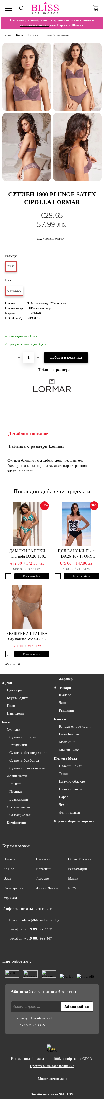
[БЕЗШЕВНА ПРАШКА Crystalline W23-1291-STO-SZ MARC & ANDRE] (27, 607)
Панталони (15, 713)
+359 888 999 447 (38, 938)
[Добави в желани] (92, 334)
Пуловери (14, 690)
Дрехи (7, 683)
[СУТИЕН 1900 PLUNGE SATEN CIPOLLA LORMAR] (26, 77)
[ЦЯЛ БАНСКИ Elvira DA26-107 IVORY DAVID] (77, 524)
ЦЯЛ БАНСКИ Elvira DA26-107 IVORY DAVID (77, 554)
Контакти (43, 859)
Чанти (63, 703)
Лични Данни (47, 888)
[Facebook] (9, 948)
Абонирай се (15, 664)
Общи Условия (79, 859)
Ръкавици (66, 710)
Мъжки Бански (70, 750)
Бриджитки (18, 745)
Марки (73, 878)
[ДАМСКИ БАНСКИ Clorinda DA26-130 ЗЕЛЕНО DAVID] (27, 524)
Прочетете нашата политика (52, 1066)
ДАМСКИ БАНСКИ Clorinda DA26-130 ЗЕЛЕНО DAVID (27, 554)
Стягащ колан (20, 815)
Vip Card (10, 898)
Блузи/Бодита (17, 698)
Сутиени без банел (24, 760)
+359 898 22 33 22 (38, 929)
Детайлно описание (28, 433)
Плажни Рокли (70, 766)
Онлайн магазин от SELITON (52, 1094)
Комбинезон (16, 823)
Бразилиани (18, 799)
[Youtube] (30, 948)
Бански (60, 719)
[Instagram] (19, 948)
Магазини (43, 869)
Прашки (15, 791)
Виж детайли (31, 576)
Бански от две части (75, 726)
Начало (7, 35)
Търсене (42, 878)
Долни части (17, 776)
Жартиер (66, 679)
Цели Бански (69, 734)
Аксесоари (62, 688)
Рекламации (77, 869)
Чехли (63, 805)
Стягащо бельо (18, 807)
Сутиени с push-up (23, 737)
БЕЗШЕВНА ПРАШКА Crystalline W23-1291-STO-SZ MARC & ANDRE (27, 636)
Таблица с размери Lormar (36, 446)
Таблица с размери (54, 370)
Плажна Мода (65, 758)
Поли (11, 705)
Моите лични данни (54, 1079)
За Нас (9, 869)
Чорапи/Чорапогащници (74, 821)
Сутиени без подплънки (56, 35)
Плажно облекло (72, 781)
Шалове (65, 695)
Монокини (67, 742)
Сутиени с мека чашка (27, 768)
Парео (63, 797)
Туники (65, 773)
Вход (7, 878)
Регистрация (13, 888)
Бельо (19, 35)
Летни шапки (69, 812)
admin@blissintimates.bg (40, 920)
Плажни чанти (70, 789)
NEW (72, 888)
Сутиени (33, 35)
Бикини (15, 784)
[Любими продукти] (82, 8)
